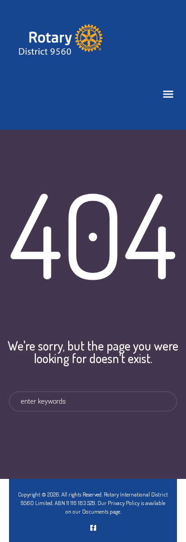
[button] (168, 94)
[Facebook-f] (93, 528)
